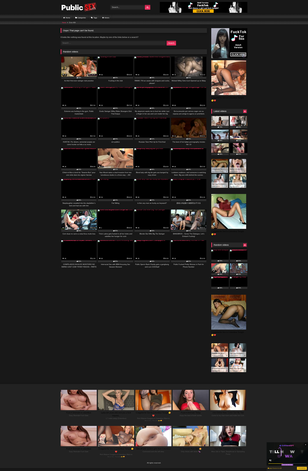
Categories (81, 18)
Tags (95, 18)
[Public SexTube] (79, 7)
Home (68, 18)
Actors (106, 18)
